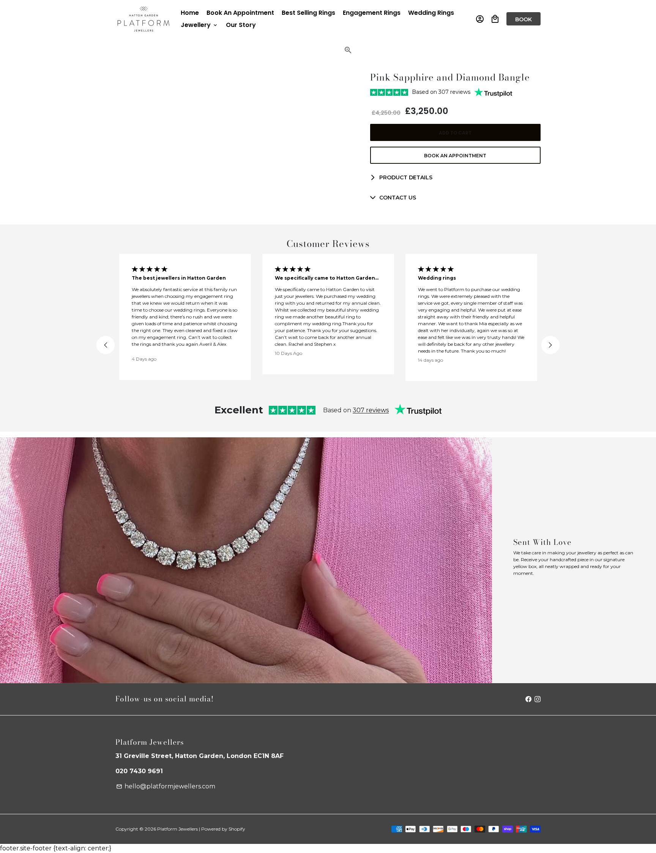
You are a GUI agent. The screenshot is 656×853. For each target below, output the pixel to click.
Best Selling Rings (308, 12)
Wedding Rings (431, 12)
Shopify (237, 829)
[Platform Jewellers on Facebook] (528, 699)
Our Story (241, 25)
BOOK (523, 19)
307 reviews (371, 410)
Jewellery (199, 25)
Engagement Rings (372, 12)
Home (190, 12)
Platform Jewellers (177, 829)
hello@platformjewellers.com (165, 786)
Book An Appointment (240, 12)
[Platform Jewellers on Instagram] (538, 699)
